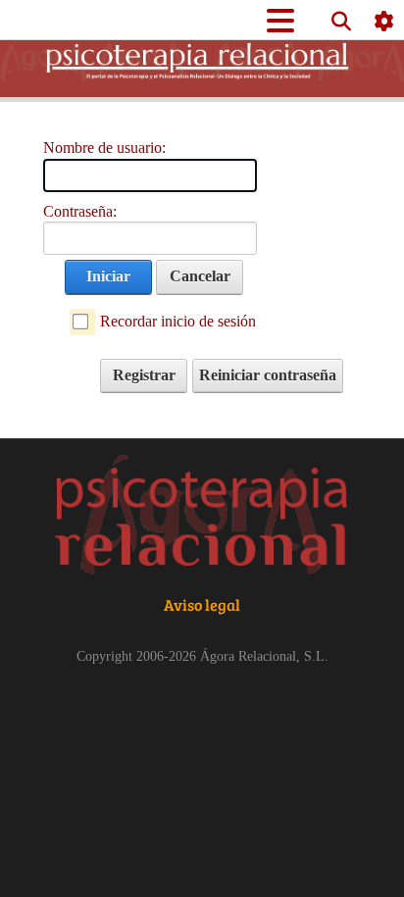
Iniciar (108, 276)
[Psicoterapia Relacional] (202, 516)
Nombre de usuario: (104, 147)
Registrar (144, 375)
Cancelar (200, 276)
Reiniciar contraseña (267, 375)
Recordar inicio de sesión (178, 321)
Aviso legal (202, 604)
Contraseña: (80, 211)
